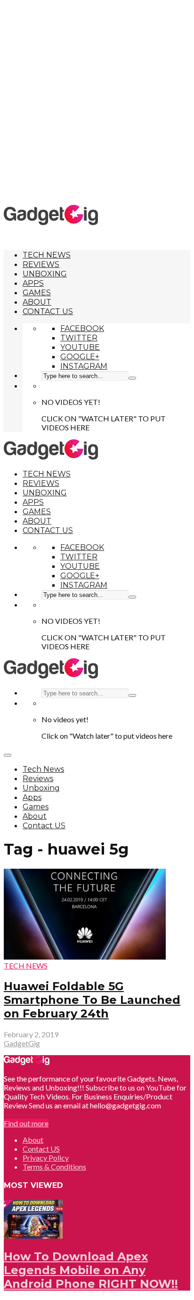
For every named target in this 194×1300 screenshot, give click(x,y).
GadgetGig (22, 1043)
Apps (33, 283)
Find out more (26, 1123)
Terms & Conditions (54, 1166)
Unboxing (45, 273)
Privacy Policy (46, 1157)
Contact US (48, 311)
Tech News (47, 254)
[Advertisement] (97, 102)
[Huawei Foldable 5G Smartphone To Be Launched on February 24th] (85, 956)
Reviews (41, 264)
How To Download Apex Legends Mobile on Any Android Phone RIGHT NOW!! (91, 1270)
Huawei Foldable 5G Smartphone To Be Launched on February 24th (92, 999)
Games (37, 292)
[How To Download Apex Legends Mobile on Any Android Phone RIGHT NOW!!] (33, 1235)
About (37, 302)
